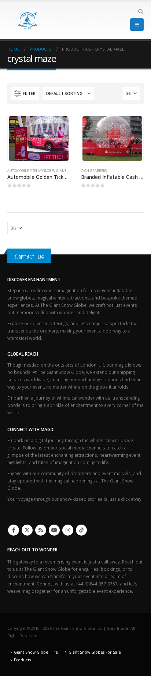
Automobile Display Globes (31, 170)
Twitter (27, 530)
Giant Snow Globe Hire (36, 652)
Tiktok (81, 530)
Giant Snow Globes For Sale (95, 652)
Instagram (67, 530)
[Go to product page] (38, 138)
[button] (140, 11)
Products (22, 659)
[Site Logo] (27, 20)
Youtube (54, 530)
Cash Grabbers (94, 170)
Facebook (13, 530)
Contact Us (29, 256)
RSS (40, 530)
